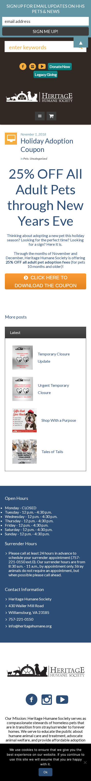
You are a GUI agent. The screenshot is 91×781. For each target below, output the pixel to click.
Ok (45, 772)
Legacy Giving (46, 74)
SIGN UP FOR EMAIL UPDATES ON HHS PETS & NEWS (45, 8)
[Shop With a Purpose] (24, 419)
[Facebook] (23, 66)
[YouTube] (62, 700)
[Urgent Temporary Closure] (22, 388)
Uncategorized (38, 158)
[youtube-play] (42, 66)
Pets (26, 158)
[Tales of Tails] (24, 451)
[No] (85, 762)
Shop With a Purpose (58, 420)
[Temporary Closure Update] (22, 357)
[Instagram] (32, 66)
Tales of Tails (52, 451)
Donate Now (60, 66)
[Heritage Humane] (39, 95)
